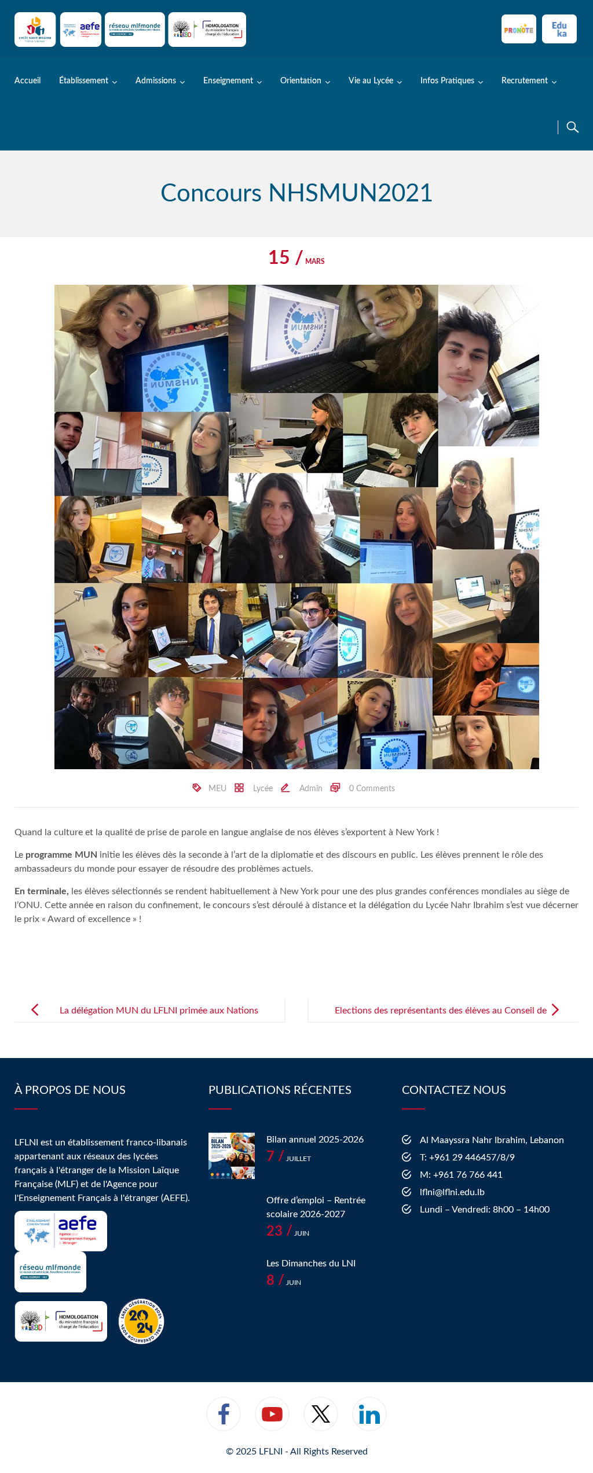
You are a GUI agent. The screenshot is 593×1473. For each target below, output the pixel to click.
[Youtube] (272, 1421)
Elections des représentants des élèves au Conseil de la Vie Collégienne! (441, 1020)
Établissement (83, 81)
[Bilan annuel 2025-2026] (231, 1156)
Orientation (300, 81)
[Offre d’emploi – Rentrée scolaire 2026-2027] (231, 1216)
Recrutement (525, 81)
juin (287, 1233)
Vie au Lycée (371, 81)
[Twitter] (320, 1421)
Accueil (27, 81)
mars (296, 261)
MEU (217, 789)
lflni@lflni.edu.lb (452, 1192)
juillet (288, 1158)
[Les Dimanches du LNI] (231, 1280)
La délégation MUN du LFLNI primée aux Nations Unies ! (159, 1020)
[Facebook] (223, 1421)
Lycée (263, 789)
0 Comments (372, 789)
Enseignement (228, 81)
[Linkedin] (369, 1421)
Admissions (156, 81)
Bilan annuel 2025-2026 (315, 1139)
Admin (311, 789)
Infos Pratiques (447, 81)
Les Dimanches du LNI (311, 1263)
